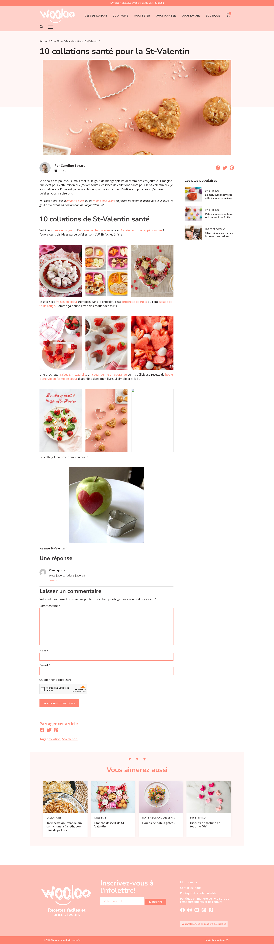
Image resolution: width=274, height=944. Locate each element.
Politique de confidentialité (198, 893)
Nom (44, 650)
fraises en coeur (66, 302)
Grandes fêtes (74, 41)
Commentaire (49, 605)
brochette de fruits (134, 302)
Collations (53, 817)
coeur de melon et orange (109, 374)
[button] (218, 167)
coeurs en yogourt (63, 230)
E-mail (44, 665)
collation (55, 739)
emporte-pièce (75, 201)
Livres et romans (215, 229)
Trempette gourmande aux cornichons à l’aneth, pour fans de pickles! (64, 826)
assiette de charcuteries (94, 230)
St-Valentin (91, 41)
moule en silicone (104, 201)
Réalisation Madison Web (217, 940)
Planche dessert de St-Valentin (109, 825)
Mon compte (188, 882)
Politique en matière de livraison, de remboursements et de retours (204, 900)
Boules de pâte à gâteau (158, 823)
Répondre (53, 581)
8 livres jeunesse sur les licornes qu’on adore (219, 234)
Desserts (100, 817)
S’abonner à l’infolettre (57, 679)
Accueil (43, 41)
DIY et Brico (212, 190)
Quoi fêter (56, 41)
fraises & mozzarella (72, 374)
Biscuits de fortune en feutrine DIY (205, 825)
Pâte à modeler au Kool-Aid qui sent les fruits (219, 215)
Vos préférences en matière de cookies (204, 923)
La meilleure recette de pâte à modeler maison (218, 196)
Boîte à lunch (151, 817)
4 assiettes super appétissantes (142, 230)
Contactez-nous (190, 888)
